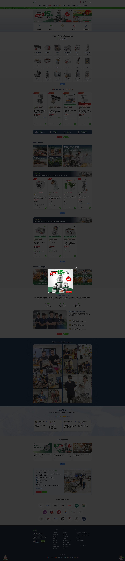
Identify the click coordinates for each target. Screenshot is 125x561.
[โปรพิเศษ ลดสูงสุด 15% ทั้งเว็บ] (60, 269)
